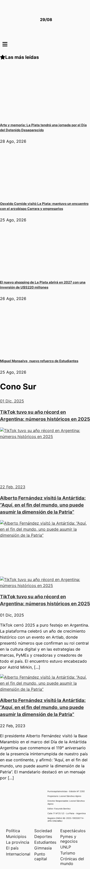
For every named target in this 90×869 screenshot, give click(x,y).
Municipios (16, 836)
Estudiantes (45, 842)
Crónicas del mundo (72, 861)
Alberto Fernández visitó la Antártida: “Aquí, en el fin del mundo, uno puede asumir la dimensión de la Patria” (43, 707)
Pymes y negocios (69, 839)
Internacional (18, 853)
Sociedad (43, 830)
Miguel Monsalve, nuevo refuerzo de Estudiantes (39, 361)
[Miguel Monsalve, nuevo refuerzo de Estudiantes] (37, 350)
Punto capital (40, 856)
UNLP (65, 846)
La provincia (17, 842)
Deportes (43, 836)
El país (12, 847)
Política (13, 830)
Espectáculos (73, 830)
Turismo (67, 852)
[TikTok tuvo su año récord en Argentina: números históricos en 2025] (45, 585)
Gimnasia (43, 847)
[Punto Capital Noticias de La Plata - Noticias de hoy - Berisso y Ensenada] (19, 19)
